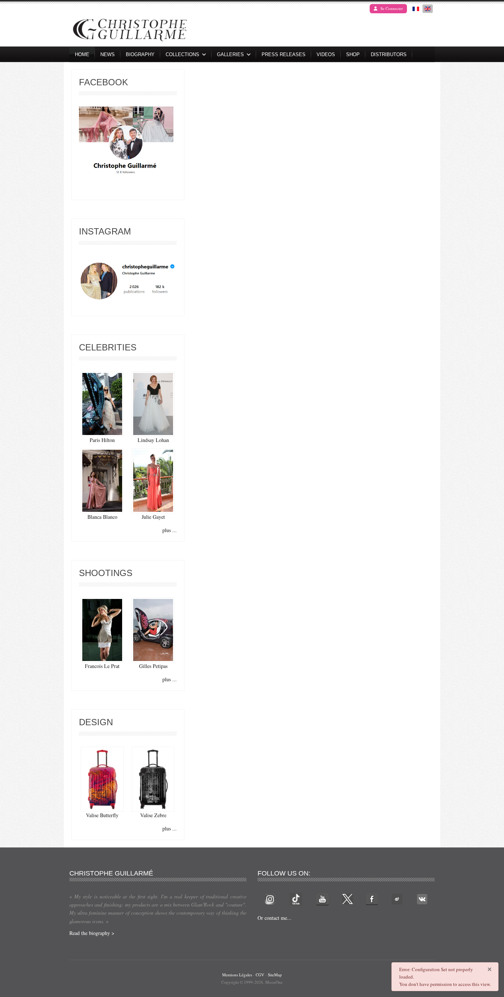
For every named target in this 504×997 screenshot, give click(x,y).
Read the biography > (91, 932)
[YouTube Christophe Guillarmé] (322, 898)
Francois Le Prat (102, 665)
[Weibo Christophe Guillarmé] (397, 898)
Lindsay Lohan (153, 439)
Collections (182, 54)
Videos (326, 54)
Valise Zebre (153, 815)
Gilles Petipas (153, 665)
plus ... (169, 530)
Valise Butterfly (102, 815)
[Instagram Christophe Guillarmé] (128, 281)
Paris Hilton (102, 439)
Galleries (230, 54)
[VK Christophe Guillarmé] (422, 898)
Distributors (389, 54)
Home (82, 54)
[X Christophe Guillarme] (347, 898)
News (107, 54)
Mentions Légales (237, 974)
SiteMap (275, 974)
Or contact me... (274, 917)
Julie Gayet (153, 516)
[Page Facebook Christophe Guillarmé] (126, 141)
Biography (140, 54)
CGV (260, 974)
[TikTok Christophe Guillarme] (296, 898)
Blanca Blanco (102, 516)
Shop (353, 54)
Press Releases (283, 54)
